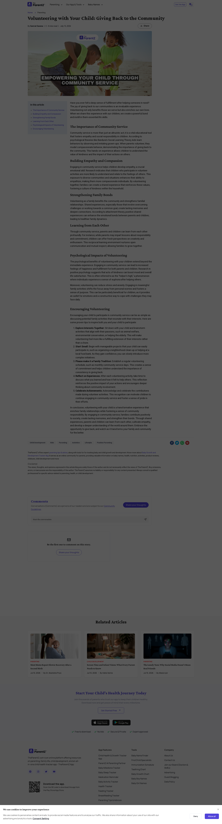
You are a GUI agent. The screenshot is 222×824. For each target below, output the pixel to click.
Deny (195, 816)
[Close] (218, 809)
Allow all (212, 816)
